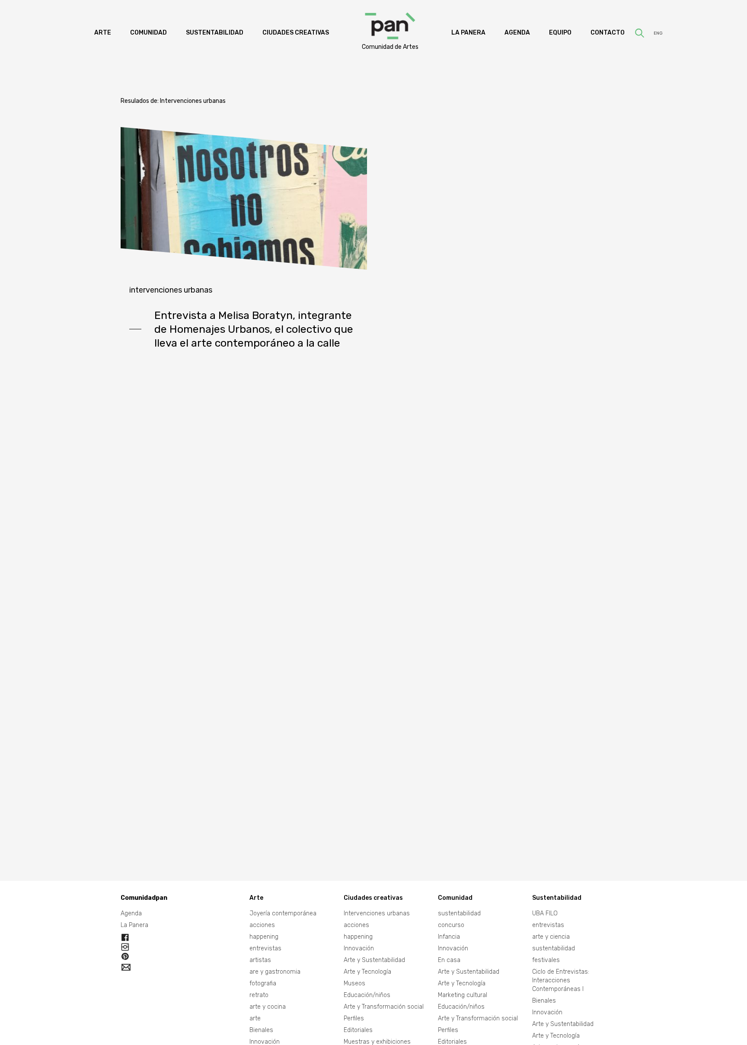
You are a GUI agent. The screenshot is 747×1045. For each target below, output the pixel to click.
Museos (354, 983)
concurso (451, 925)
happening (263, 936)
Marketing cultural (462, 995)
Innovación (359, 948)
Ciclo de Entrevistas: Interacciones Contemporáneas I (560, 980)
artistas (260, 960)
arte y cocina (267, 1006)
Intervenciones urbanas (170, 290)
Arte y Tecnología (367, 971)
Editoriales (358, 1030)
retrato (258, 995)
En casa (449, 960)
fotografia (262, 983)
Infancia (449, 936)
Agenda (131, 913)
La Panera (134, 925)
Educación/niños (367, 995)
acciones (262, 925)
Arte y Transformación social (384, 1006)
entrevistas (265, 948)
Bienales (261, 1030)
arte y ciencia (551, 936)
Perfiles (354, 1018)
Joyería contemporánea (282, 913)
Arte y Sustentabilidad (374, 960)
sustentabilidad (459, 913)
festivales (546, 960)
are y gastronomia (274, 971)
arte (255, 1018)
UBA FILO (545, 913)
